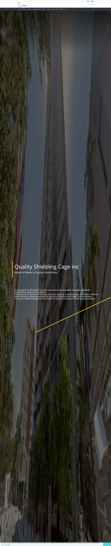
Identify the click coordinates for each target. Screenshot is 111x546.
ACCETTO (107, 544)
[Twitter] (91, 5)
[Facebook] (93, 5)
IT (89, 1)
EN (93, 1)
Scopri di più (7, 545)
